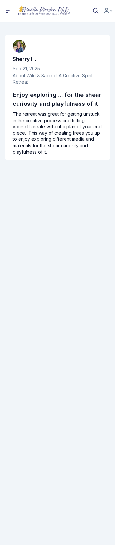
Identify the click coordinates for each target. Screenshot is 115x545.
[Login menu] (108, 11)
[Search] (96, 11)
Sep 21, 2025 (26, 68)
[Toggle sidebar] (9, 11)
